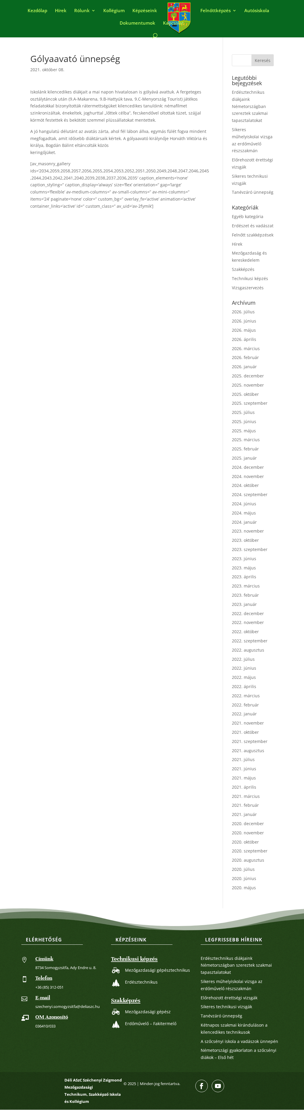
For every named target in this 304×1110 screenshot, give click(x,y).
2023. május (244, 568)
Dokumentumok (137, 23)
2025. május (244, 430)
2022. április (244, 686)
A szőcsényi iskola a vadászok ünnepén (239, 1041)
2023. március (246, 586)
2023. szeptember (249, 549)
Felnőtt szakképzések (252, 235)
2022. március (246, 695)
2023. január (244, 604)
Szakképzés (243, 269)
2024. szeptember (249, 494)
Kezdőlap (37, 10)
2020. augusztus (248, 860)
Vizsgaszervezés (248, 287)
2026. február (245, 357)
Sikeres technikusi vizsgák (226, 1006)
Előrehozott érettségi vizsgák (229, 998)
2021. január (244, 814)
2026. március (246, 348)
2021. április (244, 787)
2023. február (245, 595)
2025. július (243, 412)
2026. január (244, 366)
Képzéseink (144, 10)
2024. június (244, 503)
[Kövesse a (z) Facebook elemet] (201, 1086)
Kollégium (114, 10)
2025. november (248, 385)
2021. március (246, 796)
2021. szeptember (249, 741)
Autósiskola (256, 10)
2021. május (244, 778)
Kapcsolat (173, 23)
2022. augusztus (248, 650)
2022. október (245, 631)
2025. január (244, 458)
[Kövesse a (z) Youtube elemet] (218, 1086)
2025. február (245, 449)
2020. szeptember (249, 851)
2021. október (245, 732)
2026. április (244, 339)
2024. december (248, 467)
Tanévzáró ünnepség (252, 192)
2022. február (245, 705)
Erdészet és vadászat (252, 225)
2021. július (243, 759)
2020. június (244, 878)
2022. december (248, 613)
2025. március (246, 439)
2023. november (248, 531)
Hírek (60, 10)
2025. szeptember (249, 403)
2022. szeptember (249, 641)
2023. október (245, 540)
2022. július (243, 659)
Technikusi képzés (250, 278)
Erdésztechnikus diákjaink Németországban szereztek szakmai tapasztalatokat (250, 106)
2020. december (248, 823)
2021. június (244, 768)
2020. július (243, 869)
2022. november (248, 622)
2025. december (248, 376)
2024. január (244, 522)
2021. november (248, 723)
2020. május (244, 887)
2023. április (244, 576)
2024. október (245, 485)
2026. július (243, 312)
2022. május (244, 677)
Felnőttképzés (215, 10)
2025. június (244, 421)
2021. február (245, 805)
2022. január (244, 714)
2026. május (244, 330)
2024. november (248, 476)
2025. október (245, 394)
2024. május (244, 513)
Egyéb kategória (247, 216)
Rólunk (82, 10)
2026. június (244, 321)
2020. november (248, 833)
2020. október (245, 842)
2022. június (244, 668)
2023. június (244, 558)
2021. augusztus (248, 750)
